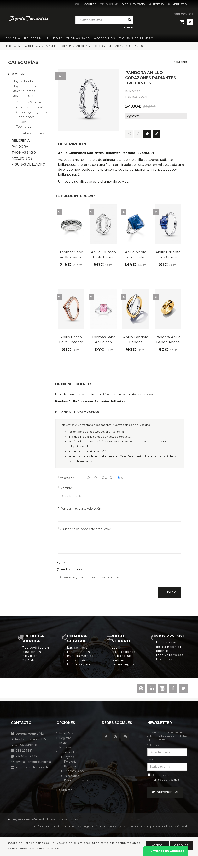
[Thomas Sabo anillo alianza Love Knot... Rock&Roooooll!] (71, 224)
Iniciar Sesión (180, 4)
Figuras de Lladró (136, 38)
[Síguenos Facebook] (107, 737)
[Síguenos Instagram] (126, 737)
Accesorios (104, 38)
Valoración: (67, 478)
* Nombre (153, 745)
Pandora (54, 38)
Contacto (139, 4)
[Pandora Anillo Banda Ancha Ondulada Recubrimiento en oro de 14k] (168, 309)
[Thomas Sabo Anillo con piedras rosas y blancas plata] (103, 309)
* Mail (150, 759)
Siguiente (180, 62)
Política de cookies (104, 826)
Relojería (33, 38)
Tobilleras (23, 126)
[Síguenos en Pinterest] (116, 737)
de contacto (32, 767)
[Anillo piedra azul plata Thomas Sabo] (135, 224)
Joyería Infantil (25, 91)
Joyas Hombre (24, 81)
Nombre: (66, 488)
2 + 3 (61, 563)
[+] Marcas (127, 27)
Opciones (181, 845)
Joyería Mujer (24, 95)
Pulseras (22, 122)
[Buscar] (129, 20)
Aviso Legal (83, 826)
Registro (158, 4)
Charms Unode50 (29, 107)
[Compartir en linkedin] (151, 689)
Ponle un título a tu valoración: (81, 508)
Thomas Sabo (78, 38)
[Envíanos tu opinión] (156, 134)
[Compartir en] (129, 134)
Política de (54, 826)
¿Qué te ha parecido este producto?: (85, 529)
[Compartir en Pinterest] (141, 689)
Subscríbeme (168, 792)
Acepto (157, 845)
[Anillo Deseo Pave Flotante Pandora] (71, 309)
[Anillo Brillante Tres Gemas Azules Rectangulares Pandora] (168, 224)
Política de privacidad (105, 577)
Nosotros (89, 4)
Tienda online (109, 4)
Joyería (13, 38)
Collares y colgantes (31, 112)
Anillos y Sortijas (28, 102)
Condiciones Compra (141, 826)
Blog (125, 4)
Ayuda (122, 826)
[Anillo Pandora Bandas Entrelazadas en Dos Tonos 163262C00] (135, 309)
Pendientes (25, 117)
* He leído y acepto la (90, 577)
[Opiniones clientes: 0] (147, 134)
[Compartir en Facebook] (173, 689)
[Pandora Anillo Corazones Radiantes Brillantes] (89, 100)
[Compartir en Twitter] (183, 689)
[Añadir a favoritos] (138, 134)
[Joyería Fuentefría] (28, 19)
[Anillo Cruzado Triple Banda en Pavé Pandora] (103, 224)
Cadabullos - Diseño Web (172, 826)
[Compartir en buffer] (162, 689)
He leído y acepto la (165, 777)
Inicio (75, 4)
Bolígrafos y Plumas (28, 133)
